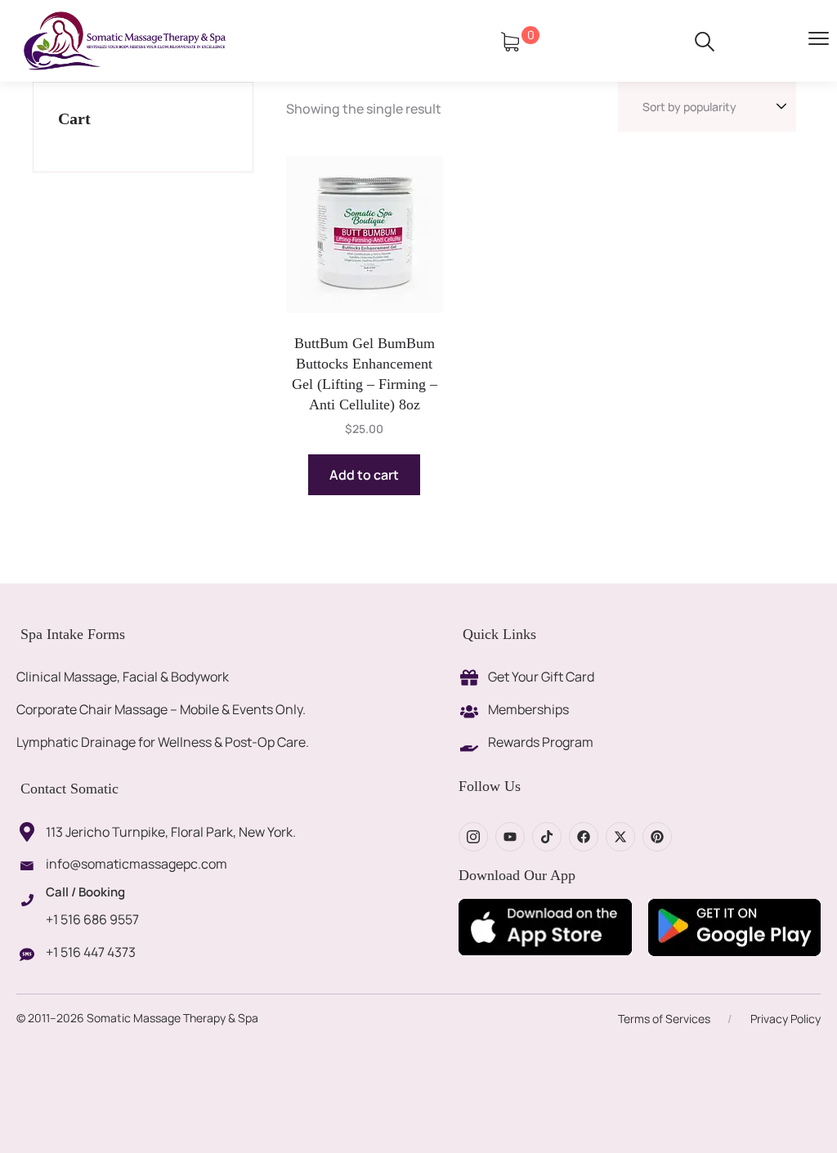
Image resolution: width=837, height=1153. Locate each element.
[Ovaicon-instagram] (473, 836)
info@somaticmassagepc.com (136, 864)
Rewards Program (540, 742)
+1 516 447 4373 (91, 952)
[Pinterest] (657, 836)
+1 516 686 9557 (92, 919)
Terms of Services (664, 1018)
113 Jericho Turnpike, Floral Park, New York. (171, 832)
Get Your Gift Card (541, 677)
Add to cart (364, 475)
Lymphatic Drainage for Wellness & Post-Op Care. (162, 742)
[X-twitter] (620, 836)
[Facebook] (583, 836)
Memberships (528, 709)
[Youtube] (510, 836)
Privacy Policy (785, 1018)
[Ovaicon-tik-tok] (547, 836)
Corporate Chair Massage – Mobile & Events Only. (161, 709)
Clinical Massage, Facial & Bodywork (122, 677)
